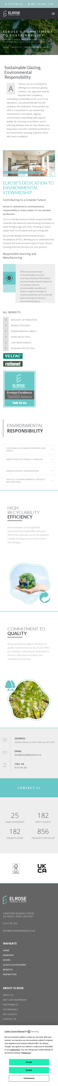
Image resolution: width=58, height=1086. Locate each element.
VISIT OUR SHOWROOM (14, 999)
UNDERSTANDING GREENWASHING (22, 471)
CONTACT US (9, 1019)
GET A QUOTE (10, 1014)
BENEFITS (17, 47)
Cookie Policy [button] (15, 1050)
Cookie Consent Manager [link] (14, 1031)
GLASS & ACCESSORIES (14, 964)
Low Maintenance (21, 342)
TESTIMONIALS (10, 1009)
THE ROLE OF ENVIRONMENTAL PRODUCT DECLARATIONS (26, 480)
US (29, 788)
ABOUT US (8, 995)
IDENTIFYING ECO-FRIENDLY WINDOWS (24, 459)
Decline (29, 1070)
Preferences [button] (26, 1053)
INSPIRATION (10, 974)
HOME (6, 950)
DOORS (6, 960)
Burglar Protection (23, 348)
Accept (29, 1062)
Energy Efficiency (21, 325)
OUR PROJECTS (10, 1004)
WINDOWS (8, 955)
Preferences (29, 1078)
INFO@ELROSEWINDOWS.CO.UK (28, 755)
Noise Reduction (20, 336)
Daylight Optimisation (24, 319)
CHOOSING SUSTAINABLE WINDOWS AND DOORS (26, 449)
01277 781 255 (15, 4)
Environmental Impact (24, 331)
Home (6, 47)
